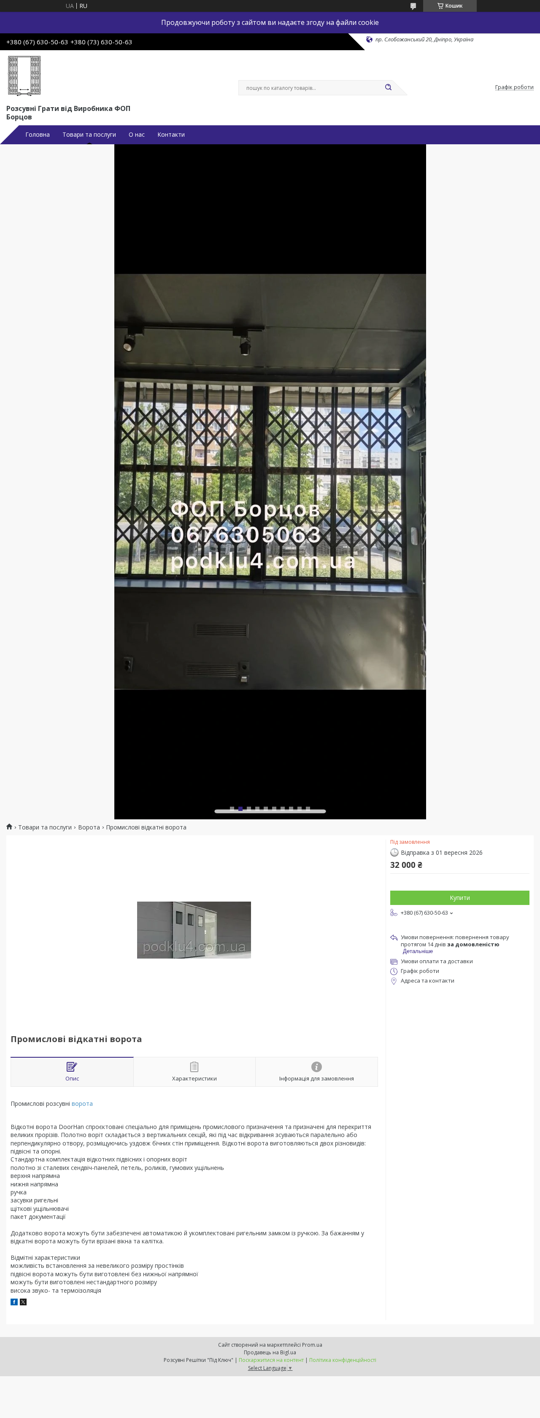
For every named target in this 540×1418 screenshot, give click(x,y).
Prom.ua (312, 1344)
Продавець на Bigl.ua (270, 1352)
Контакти (171, 135)
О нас (137, 135)
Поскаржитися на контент (271, 1360)
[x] (23, 1303)
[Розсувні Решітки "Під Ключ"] (24, 75)
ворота (82, 1103)
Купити (460, 898)
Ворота (89, 827)
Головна (37, 135)
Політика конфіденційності (342, 1360)
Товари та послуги (89, 135)
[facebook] (14, 1303)
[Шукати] (388, 87)
